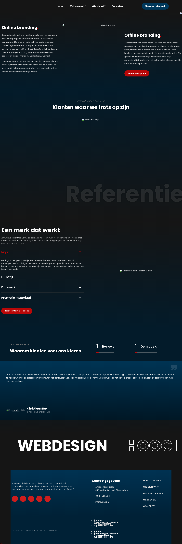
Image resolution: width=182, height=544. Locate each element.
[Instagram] (39, 499)
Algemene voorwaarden (106, 522)
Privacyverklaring (102, 524)
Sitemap (98, 520)
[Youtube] (31, 499)
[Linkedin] (47, 499)
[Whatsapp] (23, 499)
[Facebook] (15, 499)
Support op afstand (103, 525)
